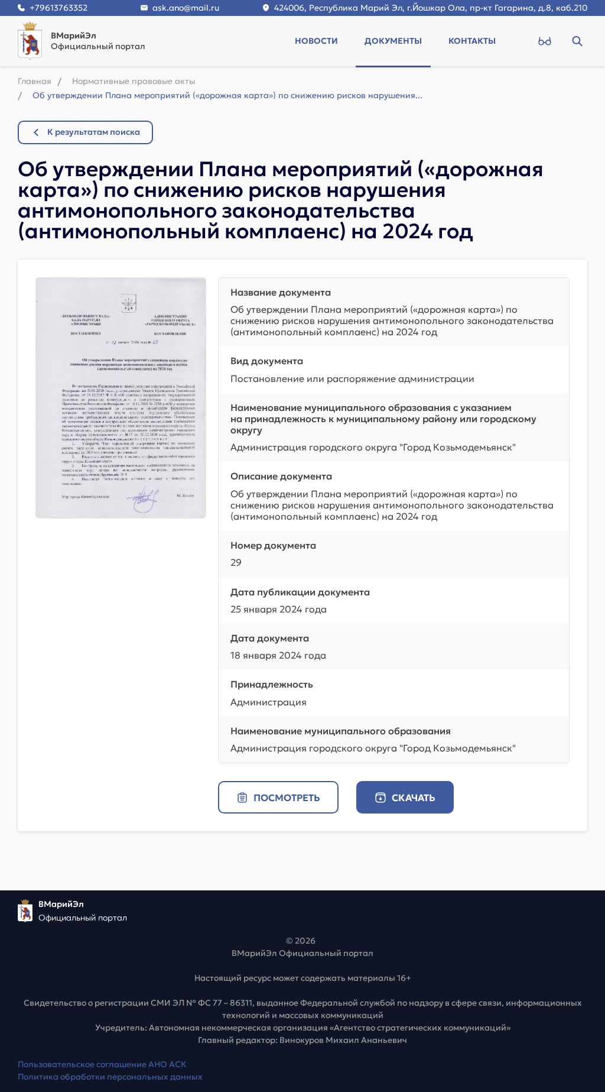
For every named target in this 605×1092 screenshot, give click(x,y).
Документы (393, 40)
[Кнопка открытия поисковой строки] (577, 41)
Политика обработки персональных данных (110, 1076)
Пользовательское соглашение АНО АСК (102, 1064)
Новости (316, 40)
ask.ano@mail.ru (185, 7)
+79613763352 (58, 7)
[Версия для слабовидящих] (544, 41)
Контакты (472, 40)
